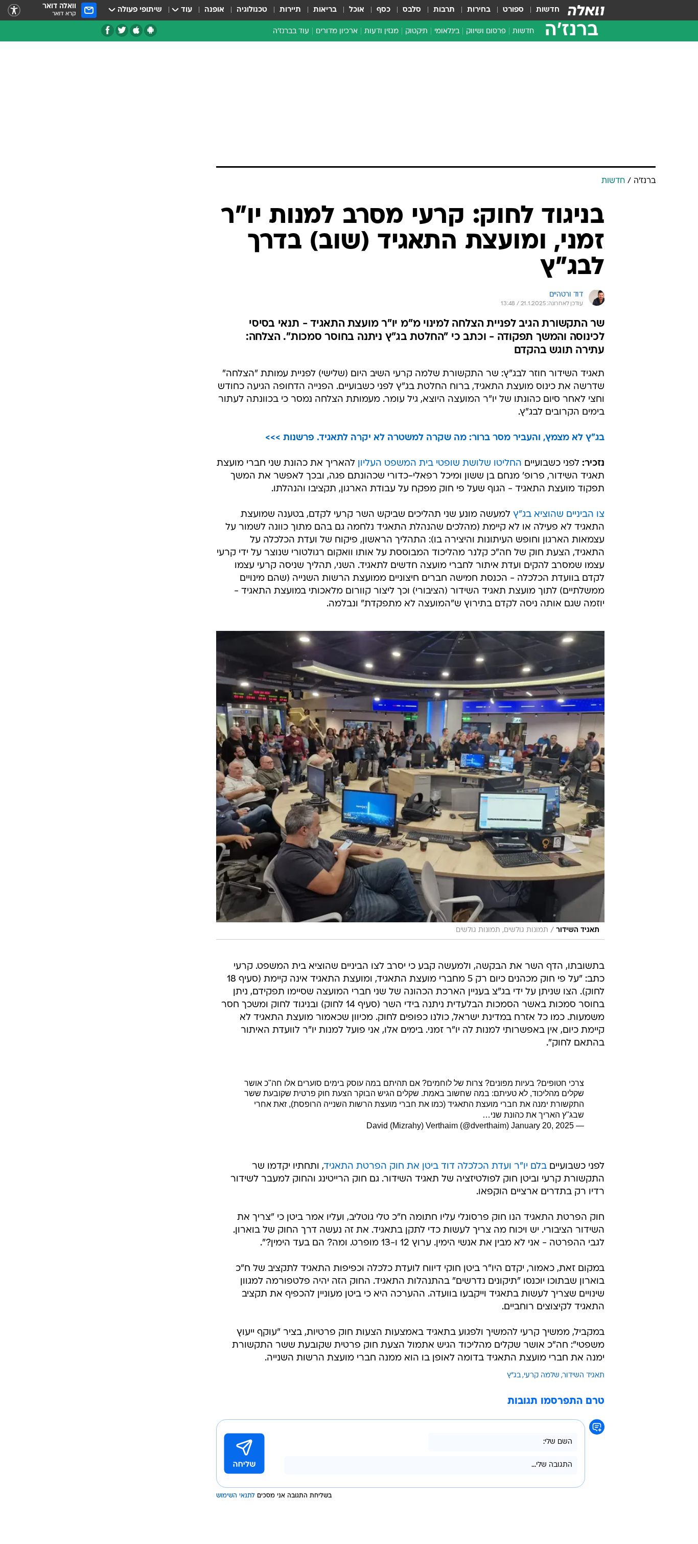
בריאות (325, 10)
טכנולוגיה (252, 10)
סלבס (412, 10)
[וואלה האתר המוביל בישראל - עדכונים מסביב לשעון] (586, 10)
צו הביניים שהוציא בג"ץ (558, 514)
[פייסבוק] (107, 30)
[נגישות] (14, 10)
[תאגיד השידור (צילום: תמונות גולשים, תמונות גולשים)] (410, 785)
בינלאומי (446, 31)
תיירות (290, 10)
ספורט (513, 10)
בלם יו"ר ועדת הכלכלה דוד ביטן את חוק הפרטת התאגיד (435, 1166)
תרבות (444, 10)
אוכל (356, 10)
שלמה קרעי (542, 1375)
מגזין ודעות (381, 31)
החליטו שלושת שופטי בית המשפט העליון (440, 463)
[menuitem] (542, 10)
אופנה (214, 10)
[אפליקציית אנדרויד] (150, 30)
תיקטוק (416, 31)
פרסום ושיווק (486, 31)
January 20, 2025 (542, 1125)
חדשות (548, 10)
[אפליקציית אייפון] (136, 30)
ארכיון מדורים (337, 31)
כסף (383, 10)
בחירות (479, 10)
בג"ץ (514, 1375)
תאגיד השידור (583, 1375)
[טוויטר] (121, 30)
